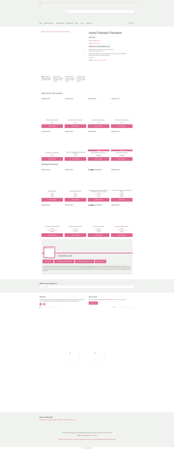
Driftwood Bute (75, 230)
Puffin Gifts (60, 419)
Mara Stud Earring (52, 191)
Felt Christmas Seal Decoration (52, 152)
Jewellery (100, 60)
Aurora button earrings (98, 226)
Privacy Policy (62, 439)
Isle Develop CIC (93, 435)
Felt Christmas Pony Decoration (121, 120)
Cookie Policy (96, 439)
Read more (122, 199)
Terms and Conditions (78, 439)
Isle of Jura (97, 43)
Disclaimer (69, 439)
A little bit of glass (122, 230)
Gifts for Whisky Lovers (70, 419)
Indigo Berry (122, 194)
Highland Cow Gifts (52, 419)
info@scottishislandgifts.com (107, 299)
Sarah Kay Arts (98, 194)
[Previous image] (43, 53)
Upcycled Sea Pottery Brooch (75, 226)
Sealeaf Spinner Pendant (75, 191)
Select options (98, 199)
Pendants (104, 60)
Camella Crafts (96, 40)
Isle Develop (55, 299)
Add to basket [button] (52, 126)
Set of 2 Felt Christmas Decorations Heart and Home (75, 153)
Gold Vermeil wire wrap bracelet (52, 226)
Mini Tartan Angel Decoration (98, 120)
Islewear (52, 194)
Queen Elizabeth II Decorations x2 (98, 152)
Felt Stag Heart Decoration (52, 120)
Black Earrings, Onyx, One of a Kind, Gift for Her (121, 191)
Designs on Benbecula (52, 230)
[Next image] (83, 53)
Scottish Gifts (42, 419)
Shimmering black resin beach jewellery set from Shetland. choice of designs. (98, 191)
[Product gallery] (63, 53)
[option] (58, 81)
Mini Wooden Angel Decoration (75, 120)
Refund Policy (104, 439)
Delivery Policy (112, 439)
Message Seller (100, 261)
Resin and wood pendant (122, 152)
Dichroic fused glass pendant (122, 226)
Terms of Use (88, 439)
